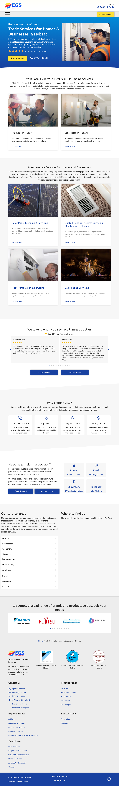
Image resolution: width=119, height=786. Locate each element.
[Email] (96, 465)
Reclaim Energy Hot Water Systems (23, 735)
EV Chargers (66, 704)
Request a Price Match (17, 750)
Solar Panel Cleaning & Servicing (30, 222)
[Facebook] (96, 481)
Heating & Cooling (68, 692)
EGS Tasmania (14, 746)
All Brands (12, 719)
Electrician (65, 719)
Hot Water (65, 700)
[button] (11, 349)
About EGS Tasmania (17, 763)
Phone (73, 470)
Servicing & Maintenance (18, 755)
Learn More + (17, 147)
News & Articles (15, 759)
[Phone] (73, 465)
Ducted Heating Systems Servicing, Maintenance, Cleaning (84, 224)
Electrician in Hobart (76, 132)
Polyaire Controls (15, 731)
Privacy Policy (59, 781)
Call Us (111, 4)
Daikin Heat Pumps (16, 723)
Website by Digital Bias (18, 781)
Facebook (96, 486)
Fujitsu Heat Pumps (16, 727)
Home (40, 641)
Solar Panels (66, 696)
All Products (66, 688)
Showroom (74, 486)
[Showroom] (73, 481)
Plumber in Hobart (22, 132)
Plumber (64, 723)
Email (96, 470)
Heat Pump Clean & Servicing (28, 287)
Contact (11, 767)
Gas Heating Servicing (77, 287)
